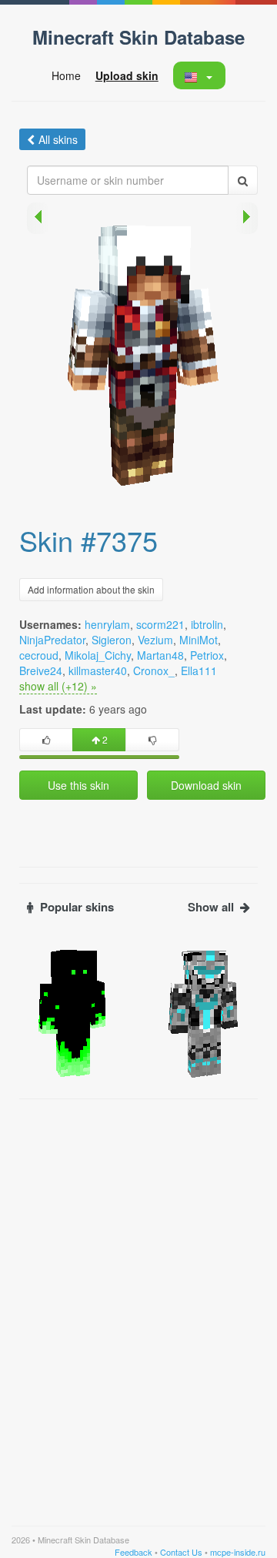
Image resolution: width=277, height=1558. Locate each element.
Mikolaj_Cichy (98, 655)
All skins (58, 139)
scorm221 (160, 624)
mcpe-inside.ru (237, 1552)
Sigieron (112, 639)
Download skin (206, 785)
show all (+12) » (58, 686)
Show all (211, 907)
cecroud (38, 655)
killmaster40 (97, 670)
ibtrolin (207, 624)
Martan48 (160, 655)
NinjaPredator (52, 639)
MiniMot (198, 639)
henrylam (107, 624)
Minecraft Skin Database (138, 37)
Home (66, 75)
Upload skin (127, 75)
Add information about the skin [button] (91, 589)
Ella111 (199, 670)
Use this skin (78, 785)
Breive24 (40, 670)
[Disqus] (138, 1299)
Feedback (133, 1552)
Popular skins (77, 907)
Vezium (155, 639)
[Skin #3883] (73, 1012)
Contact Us (181, 1552)
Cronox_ (154, 670)
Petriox (207, 655)
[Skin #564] (204, 1012)
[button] (199, 75)
